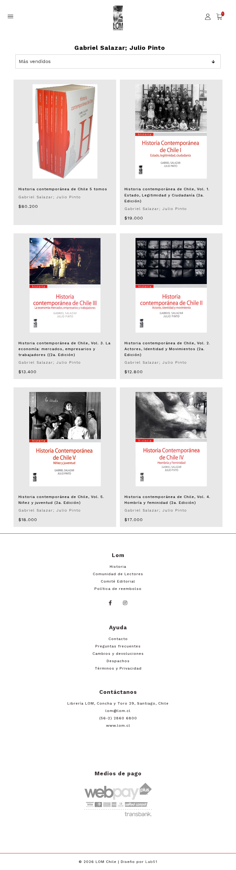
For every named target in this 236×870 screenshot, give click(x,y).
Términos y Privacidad (118, 668)
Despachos (118, 661)
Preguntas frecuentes (118, 646)
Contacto (118, 639)
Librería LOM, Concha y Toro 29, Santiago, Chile (118, 703)
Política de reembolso (118, 589)
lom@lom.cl (118, 711)
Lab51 (151, 862)
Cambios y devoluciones (118, 653)
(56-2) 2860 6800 (118, 718)
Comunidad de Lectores (118, 574)
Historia (118, 566)
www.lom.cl (118, 725)
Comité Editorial (118, 581)
